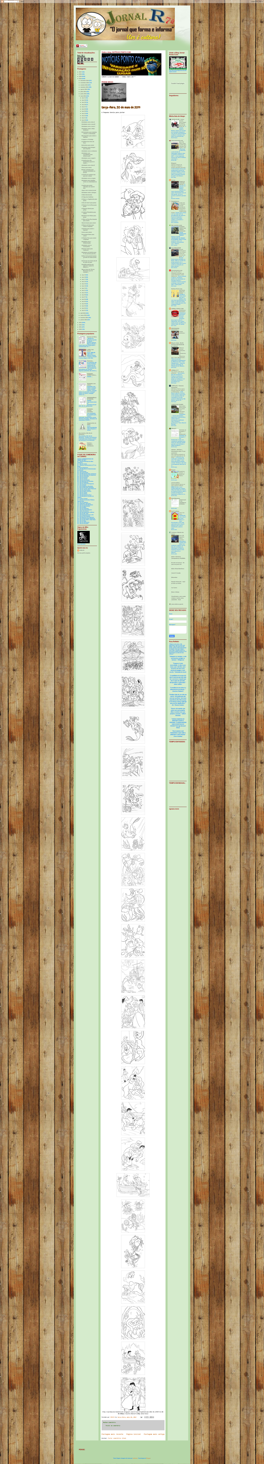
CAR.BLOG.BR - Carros (177, 119)
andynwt (135, 1458)
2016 (80, 74)
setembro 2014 (84, 87)
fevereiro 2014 (84, 317)
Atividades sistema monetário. (90, 410)
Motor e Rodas (175, 592)
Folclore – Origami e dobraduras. (90, 444)
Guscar (173, 180)
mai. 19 (84, 275)
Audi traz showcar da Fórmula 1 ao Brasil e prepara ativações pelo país (178, 166)
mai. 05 (84, 301)
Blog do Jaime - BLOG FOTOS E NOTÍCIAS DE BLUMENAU (177, 344)
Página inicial (133, 1434)
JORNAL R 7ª (175, 370)
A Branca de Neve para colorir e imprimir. (88, 225)
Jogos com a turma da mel (89, 190)
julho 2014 (83, 91)
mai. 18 (84, 277)
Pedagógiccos (175, 201)
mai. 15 (84, 283)
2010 (80, 329)
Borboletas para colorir (88, 145)
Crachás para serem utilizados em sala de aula (88, 187)
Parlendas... (90, 361)
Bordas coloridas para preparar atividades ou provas (88, 171)
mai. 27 (84, 106)
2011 (80, 327)
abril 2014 (83, 313)
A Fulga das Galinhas (87, 197)
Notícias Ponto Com (176, 288)
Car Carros (174, 587)
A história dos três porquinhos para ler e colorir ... (88, 162)
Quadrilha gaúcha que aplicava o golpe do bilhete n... (88, 266)
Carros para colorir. (87, 232)
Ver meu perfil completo (83, 553)
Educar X (173, 428)
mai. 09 (84, 294)
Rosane (173, 470)
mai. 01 (84, 310)
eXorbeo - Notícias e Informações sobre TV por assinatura (178, 451)
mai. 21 (84, 117)
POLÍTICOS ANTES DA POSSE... (182, 292)
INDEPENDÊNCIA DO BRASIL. (91, 398)
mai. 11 (84, 290)
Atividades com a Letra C (88, 126)
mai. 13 (84, 288)
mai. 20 (84, 120)
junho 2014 (83, 93)
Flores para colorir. (87, 167)
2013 (80, 322)
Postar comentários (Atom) (117, 1438)
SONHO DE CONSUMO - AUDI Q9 (182, 183)
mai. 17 (84, 279)
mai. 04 (84, 303)
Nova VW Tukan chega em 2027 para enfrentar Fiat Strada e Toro (182, 144)
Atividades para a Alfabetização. (86, 242)
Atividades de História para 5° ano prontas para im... (89, 253)
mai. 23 (84, 113)
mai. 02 (84, 308)
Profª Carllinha (175, 511)
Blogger (148, 1458)
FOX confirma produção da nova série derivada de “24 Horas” (178, 456)
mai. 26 (84, 109)
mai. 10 (84, 292)
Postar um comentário (113, 1425)
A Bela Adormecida (87, 194)
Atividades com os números (89, 151)
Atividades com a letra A (88, 122)
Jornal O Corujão (176, 573)
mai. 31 (84, 97)
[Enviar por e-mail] (145, 1417)
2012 (80, 324)
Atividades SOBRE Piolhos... (92, 374)
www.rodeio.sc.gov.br (177, 604)
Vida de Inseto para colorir (89, 223)
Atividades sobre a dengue (89, 192)
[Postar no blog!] (147, 1417)
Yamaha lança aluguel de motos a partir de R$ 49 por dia (182, 123)
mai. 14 (84, 286)
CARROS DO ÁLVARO (177, 404)
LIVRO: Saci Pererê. (90, 350)
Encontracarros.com (176, 270)
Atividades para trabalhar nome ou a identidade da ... (89, 182)
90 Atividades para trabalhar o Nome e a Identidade (89, 133)
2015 (80, 76)
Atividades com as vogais (88, 178)
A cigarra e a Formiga (87, 139)
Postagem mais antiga (154, 1434)
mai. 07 (84, 297)
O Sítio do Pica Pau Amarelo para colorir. (89, 220)
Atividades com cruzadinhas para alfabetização (87, 154)
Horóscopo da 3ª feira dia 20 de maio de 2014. (89, 261)
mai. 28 (84, 104)
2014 (80, 78)
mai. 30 (84, 100)
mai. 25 (84, 111)
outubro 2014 (84, 85)
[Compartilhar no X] (149, 1417)
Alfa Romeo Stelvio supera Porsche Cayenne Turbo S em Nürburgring (178, 390)
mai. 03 (84, 306)
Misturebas (174, 577)
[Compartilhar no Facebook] (151, 1417)
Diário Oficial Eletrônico (177, 568)
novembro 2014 (84, 82)
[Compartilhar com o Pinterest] (153, 1417)
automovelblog (175, 482)
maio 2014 (83, 96)
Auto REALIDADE (176, 248)
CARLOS (81, 550)
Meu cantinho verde (176, 225)
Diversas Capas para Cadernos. (87, 249)
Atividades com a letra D (88, 165)
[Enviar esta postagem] (141, 1417)
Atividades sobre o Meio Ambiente (88, 129)
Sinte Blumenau (175, 498)
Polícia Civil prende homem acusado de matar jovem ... (89, 257)
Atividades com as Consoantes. (87, 246)
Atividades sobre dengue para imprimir (88, 148)
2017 (80, 72)
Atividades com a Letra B (88, 124)
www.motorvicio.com (177, 140)
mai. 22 (84, 115)
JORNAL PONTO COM (177, 308)
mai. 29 (84, 102)
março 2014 (83, 315)
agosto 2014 (83, 89)
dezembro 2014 (84, 80)
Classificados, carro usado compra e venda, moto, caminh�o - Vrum (178, 598)
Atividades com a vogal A (88, 158)
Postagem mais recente (112, 1434)
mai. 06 (84, 299)
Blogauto (173, 163)
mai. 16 (84, 281)
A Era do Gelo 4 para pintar (89, 202)
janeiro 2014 (83, 319)
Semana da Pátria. (92, 337)
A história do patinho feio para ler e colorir (88, 175)
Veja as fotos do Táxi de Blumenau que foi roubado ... (88, 271)
